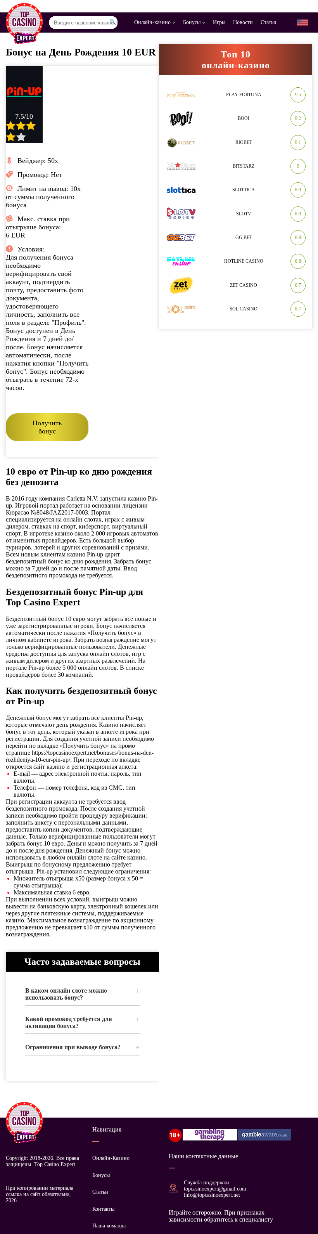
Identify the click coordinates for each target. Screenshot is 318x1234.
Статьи (269, 22)
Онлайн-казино (153, 22)
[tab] (82, 994)
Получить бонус (47, 427)
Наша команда (109, 1226)
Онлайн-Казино (111, 1158)
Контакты (103, 1209)
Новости (243, 22)
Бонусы (192, 22)
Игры (219, 22)
